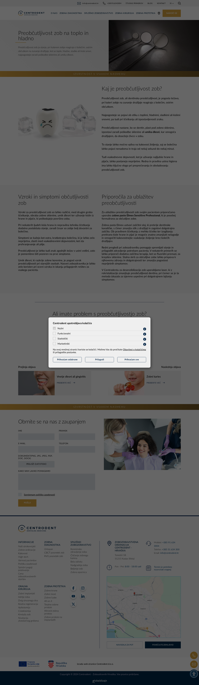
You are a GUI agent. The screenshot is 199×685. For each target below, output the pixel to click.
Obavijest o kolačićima (134, 349)
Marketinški (64, 344)
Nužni (61, 328)
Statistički (63, 339)
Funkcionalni (64, 333)
